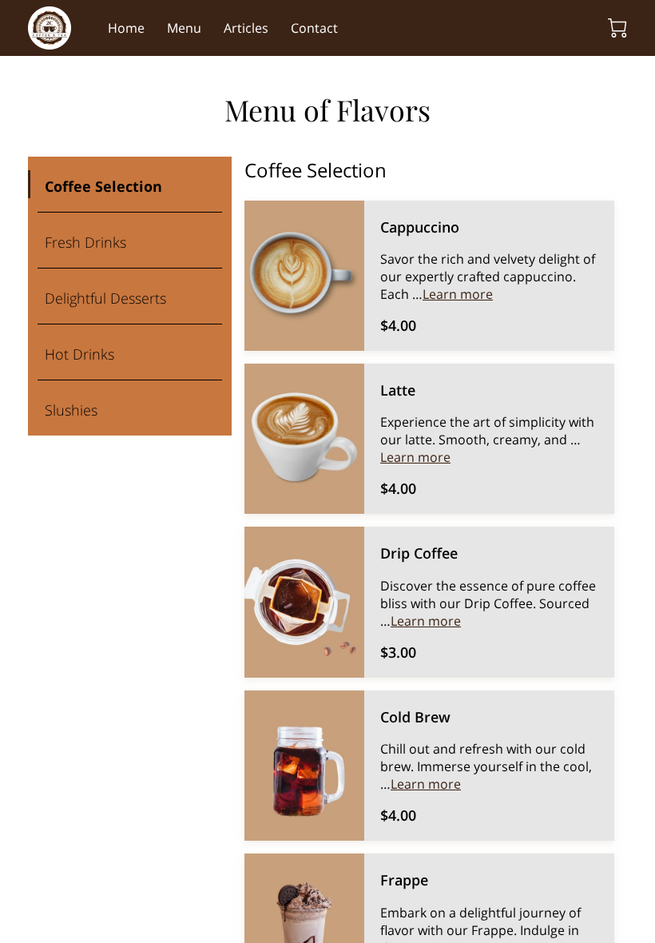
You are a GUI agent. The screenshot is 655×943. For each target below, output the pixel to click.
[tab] (130, 185)
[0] (617, 28)
